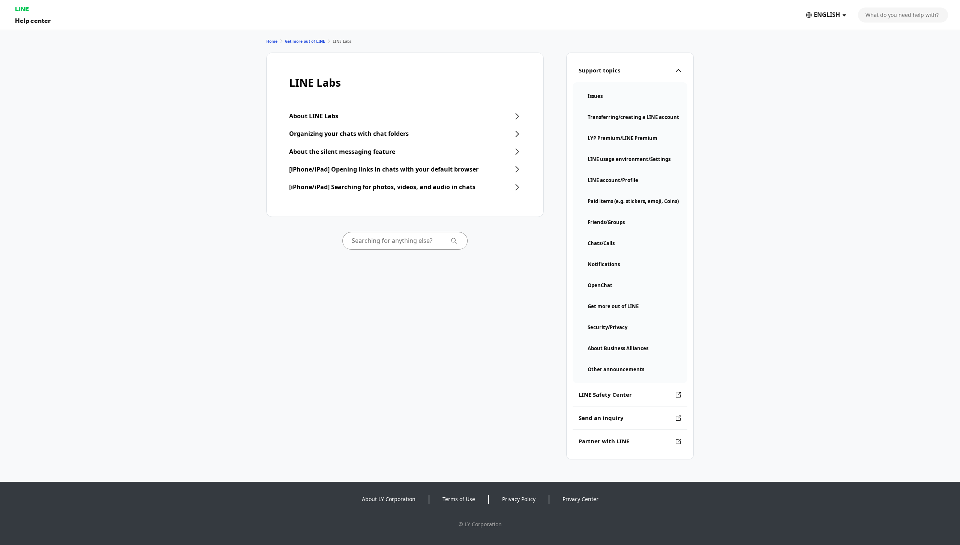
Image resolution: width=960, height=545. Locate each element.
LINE (22, 9)
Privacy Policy (519, 499)
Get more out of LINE (305, 41)
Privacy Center (580, 499)
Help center (33, 20)
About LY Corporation (389, 499)
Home (272, 41)
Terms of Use (458, 499)
